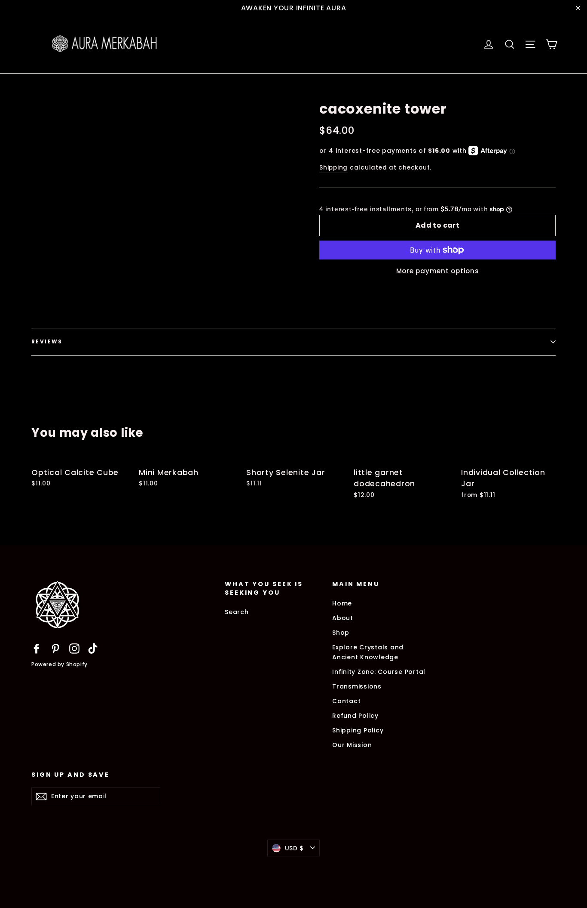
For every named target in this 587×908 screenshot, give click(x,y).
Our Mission (352, 745)
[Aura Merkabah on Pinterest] (55, 648)
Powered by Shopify (59, 664)
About (342, 618)
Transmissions (357, 686)
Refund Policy (355, 715)
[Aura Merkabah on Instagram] (74, 648)
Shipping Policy (357, 730)
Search (237, 612)
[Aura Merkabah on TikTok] (93, 648)
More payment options (437, 270)
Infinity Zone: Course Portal (378, 671)
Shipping (333, 168)
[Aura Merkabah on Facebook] (36, 648)
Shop (340, 632)
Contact (346, 701)
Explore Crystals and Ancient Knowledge (368, 652)
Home (342, 603)
